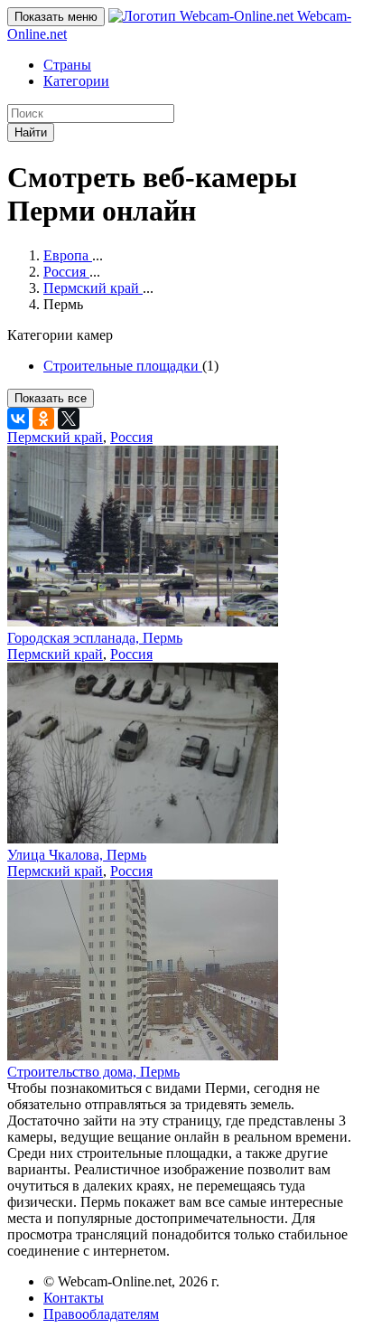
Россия (131, 437)
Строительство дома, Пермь (93, 1071)
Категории (76, 81)
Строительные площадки (122, 365)
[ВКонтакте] (18, 418)
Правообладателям (101, 1314)
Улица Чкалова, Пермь (76, 854)
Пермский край (55, 437)
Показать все (50, 398)
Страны (67, 64)
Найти (30, 132)
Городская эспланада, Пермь (94, 637)
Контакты (73, 1297)
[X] (68, 418)
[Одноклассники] (43, 418)
